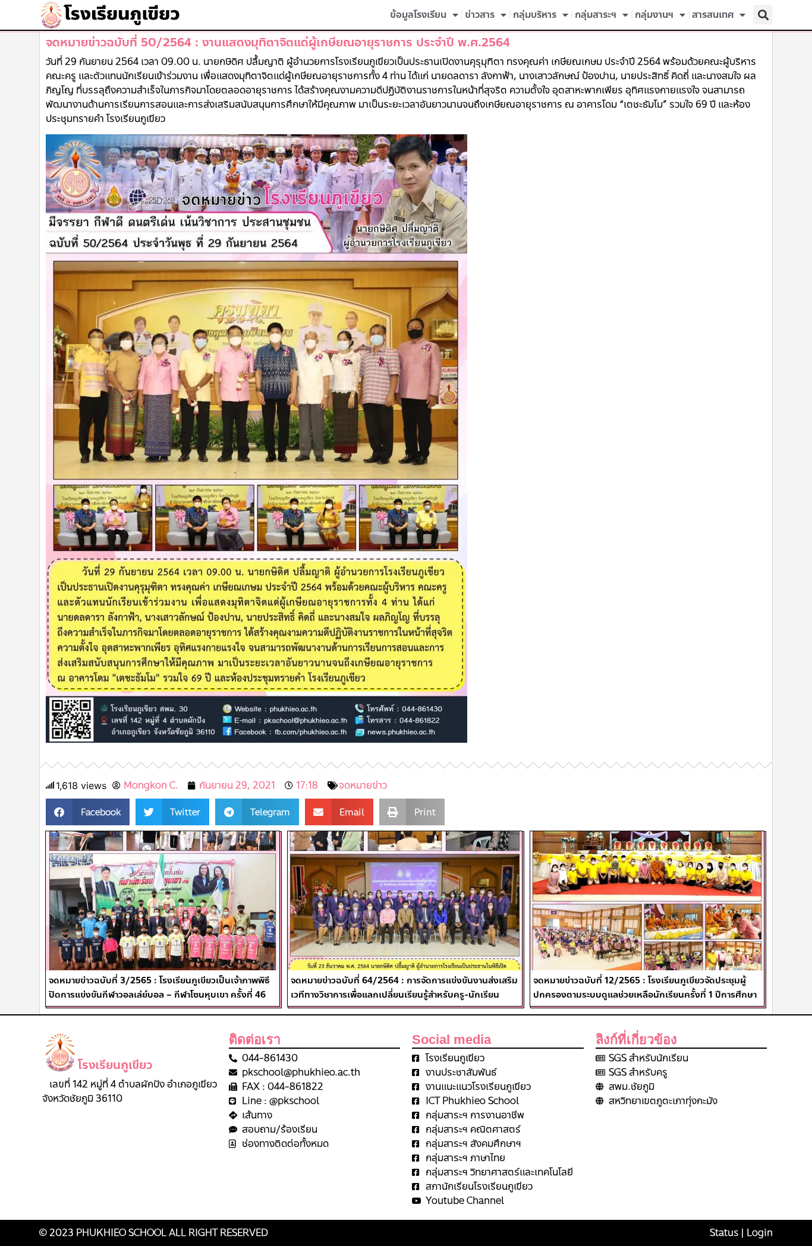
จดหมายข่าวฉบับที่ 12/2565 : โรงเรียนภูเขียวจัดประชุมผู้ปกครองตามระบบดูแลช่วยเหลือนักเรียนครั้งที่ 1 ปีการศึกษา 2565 (645, 994)
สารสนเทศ (713, 14)
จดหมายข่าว (363, 785)
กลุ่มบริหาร (534, 14)
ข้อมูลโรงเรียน (418, 14)
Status (724, 1232)
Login (760, 1232)
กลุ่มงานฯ (654, 14)
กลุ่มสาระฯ (595, 14)
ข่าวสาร (480, 14)
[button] (763, 14)
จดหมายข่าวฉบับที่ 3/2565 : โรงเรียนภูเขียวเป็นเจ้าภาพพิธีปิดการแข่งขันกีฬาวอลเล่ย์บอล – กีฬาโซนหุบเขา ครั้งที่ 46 (159, 987)
